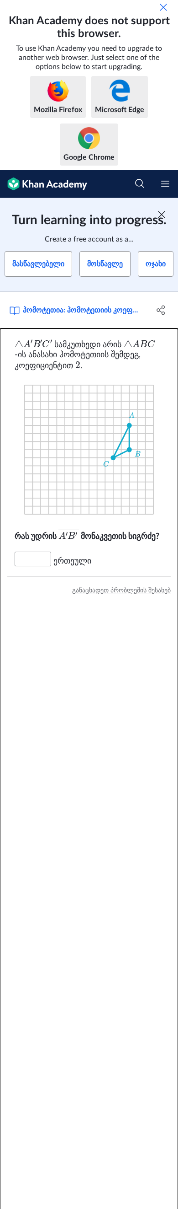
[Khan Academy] (43, 184)
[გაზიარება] (161, 310)
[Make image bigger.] (89, 449)
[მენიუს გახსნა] (165, 183)
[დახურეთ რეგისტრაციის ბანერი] (161, 214)
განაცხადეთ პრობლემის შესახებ (121, 590)
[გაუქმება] (163, 7)
